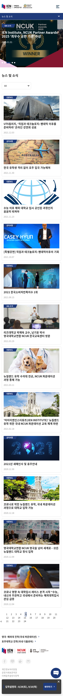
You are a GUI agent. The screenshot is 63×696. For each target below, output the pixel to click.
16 (31, 617)
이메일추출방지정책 (10, 675)
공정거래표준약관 (9, 672)
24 (25, 621)
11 (56, 614)
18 (42, 617)
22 (13, 621)
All (5, 85)
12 (7, 617)
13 (13, 617)
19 (48, 617)
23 (19, 621)
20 (54, 617)
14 (19, 617)
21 (7, 621)
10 (50, 614)
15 (25, 617)
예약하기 (48, 686)
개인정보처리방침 (9, 669)
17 (36, 617)
